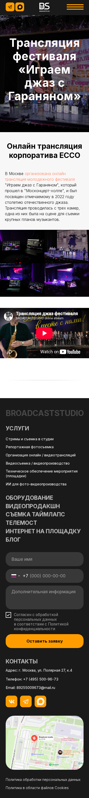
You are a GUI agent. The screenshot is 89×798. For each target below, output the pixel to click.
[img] (44, 7)
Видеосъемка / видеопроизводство (38, 745)
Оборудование (29, 779)
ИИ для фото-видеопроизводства (36, 766)
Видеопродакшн (33, 787)
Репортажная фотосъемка (30, 729)
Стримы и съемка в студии (30, 720)
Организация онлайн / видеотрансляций (41, 737)
